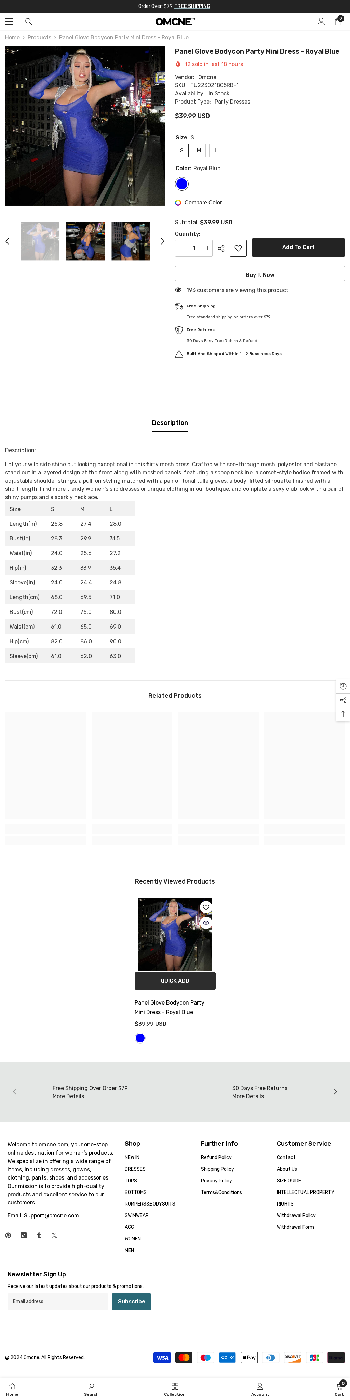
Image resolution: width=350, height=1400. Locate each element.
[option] (85, 126)
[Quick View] (206, 923)
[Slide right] (335, 1092)
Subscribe (131, 1301)
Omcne (207, 77)
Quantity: (187, 234)
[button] (7, 241)
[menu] (9, 21)
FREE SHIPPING (192, 6)
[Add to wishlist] (238, 248)
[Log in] (321, 21)
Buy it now (260, 275)
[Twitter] (54, 1235)
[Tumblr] (39, 1235)
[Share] (224, 248)
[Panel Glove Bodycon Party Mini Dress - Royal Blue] (175, 934)
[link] (45, 829)
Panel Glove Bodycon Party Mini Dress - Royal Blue (169, 1007)
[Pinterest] (8, 1235)
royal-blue (140, 1038)
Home (12, 37)
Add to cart (298, 247)
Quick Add (175, 981)
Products (39, 37)
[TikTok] (23, 1235)
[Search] (29, 21)
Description (170, 423)
